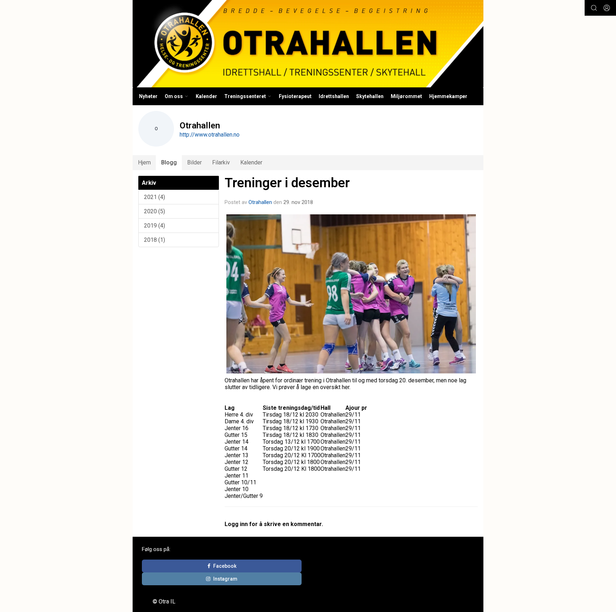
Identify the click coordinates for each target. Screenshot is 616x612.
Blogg (169, 162)
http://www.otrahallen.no (210, 134)
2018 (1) (154, 239)
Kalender (206, 96)
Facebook (224, 566)
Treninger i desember (287, 182)
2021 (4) (154, 197)
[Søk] (593, 7)
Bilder (194, 162)
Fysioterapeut (295, 96)
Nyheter (148, 96)
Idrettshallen (334, 96)
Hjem (144, 162)
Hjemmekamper (448, 96)
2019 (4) (154, 225)
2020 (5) (154, 211)
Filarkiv (221, 162)
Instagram (225, 579)
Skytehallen (370, 96)
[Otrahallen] (308, 43)
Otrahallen (260, 202)
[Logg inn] (606, 7)
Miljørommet (406, 96)
